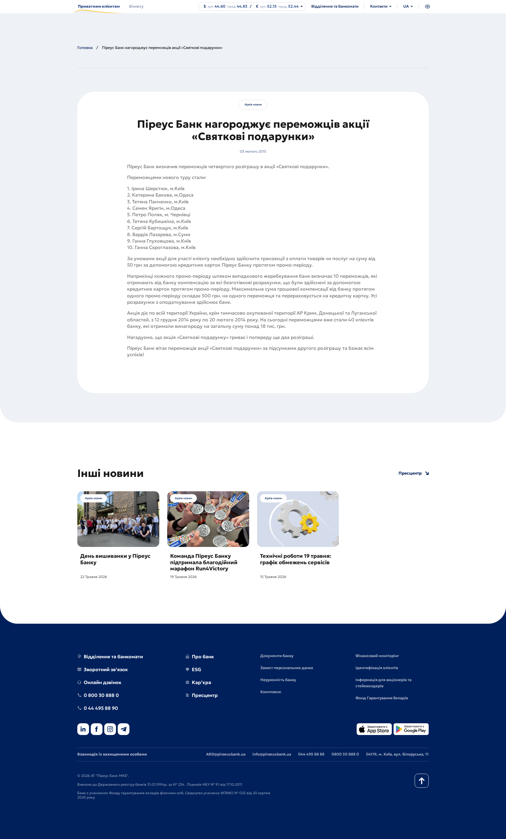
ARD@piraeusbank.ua (225, 754)
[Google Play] (411, 729)
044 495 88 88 (311, 754)
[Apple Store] (374, 729)
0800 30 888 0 (345, 754)
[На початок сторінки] (422, 781)
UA (406, 6)
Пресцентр (410, 473)
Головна (85, 47)
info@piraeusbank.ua (271, 754)
